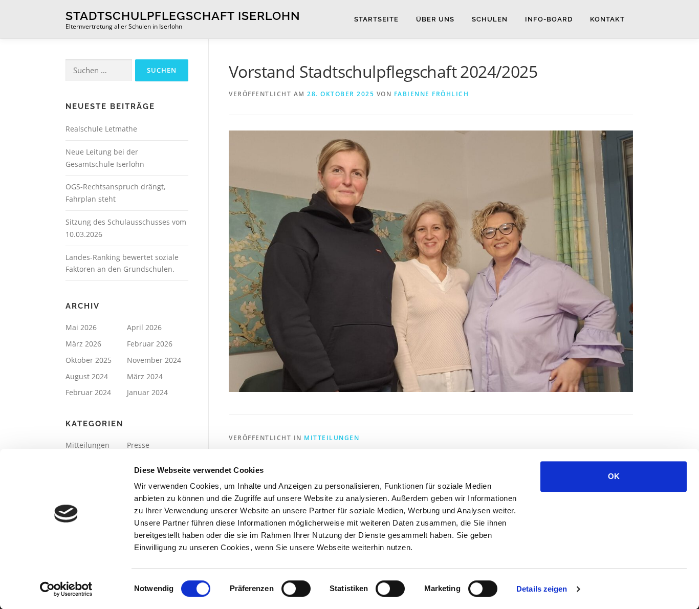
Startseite (376, 19)
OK (614, 476)
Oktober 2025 (88, 360)
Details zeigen (541, 588)
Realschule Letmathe (101, 129)
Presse (138, 445)
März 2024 (145, 376)
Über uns (435, 19)
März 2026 (83, 344)
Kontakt (607, 19)
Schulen (490, 19)
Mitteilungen (331, 437)
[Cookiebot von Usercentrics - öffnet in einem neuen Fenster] (66, 589)
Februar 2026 (149, 344)
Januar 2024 (147, 392)
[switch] (296, 588)
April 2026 (144, 327)
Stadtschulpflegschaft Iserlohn (182, 16)
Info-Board (549, 19)
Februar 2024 (88, 392)
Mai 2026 (81, 327)
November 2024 (154, 360)
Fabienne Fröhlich (431, 94)
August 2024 (86, 376)
